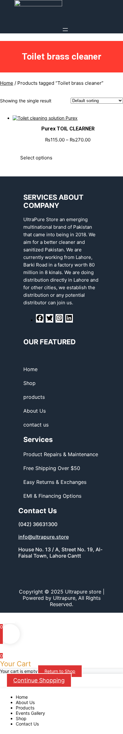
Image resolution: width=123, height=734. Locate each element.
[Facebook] (40, 320)
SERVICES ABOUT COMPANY (53, 201)
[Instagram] (59, 320)
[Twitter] (49, 320)
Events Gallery (30, 713)
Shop (21, 718)
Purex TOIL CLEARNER (68, 129)
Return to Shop (59, 671)
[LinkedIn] (69, 320)
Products (25, 707)
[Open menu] (65, 29)
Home (6, 83)
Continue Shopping (39, 680)
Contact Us (27, 723)
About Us (25, 702)
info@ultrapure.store (43, 537)
